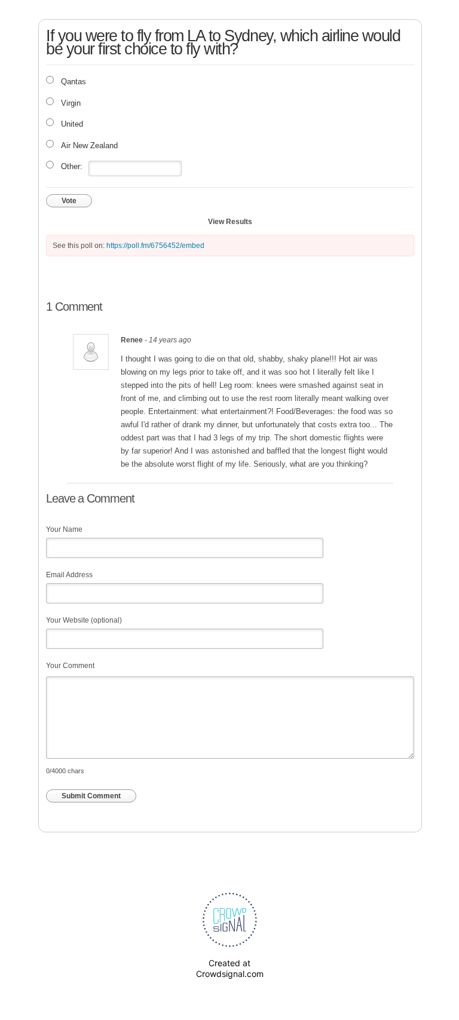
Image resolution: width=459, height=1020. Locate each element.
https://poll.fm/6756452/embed (155, 245)
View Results (230, 222)
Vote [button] (69, 201)
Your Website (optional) (84, 620)
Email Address (69, 575)
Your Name (64, 529)
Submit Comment (91, 796)
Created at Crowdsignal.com (230, 968)
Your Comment (70, 665)
